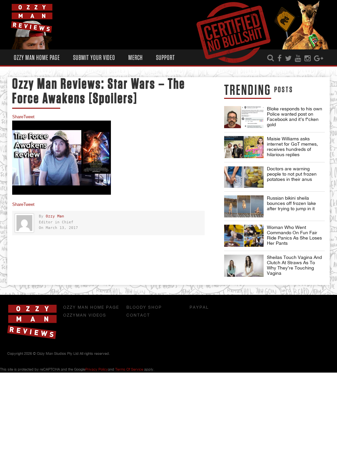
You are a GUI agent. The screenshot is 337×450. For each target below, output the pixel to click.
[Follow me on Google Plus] (318, 58)
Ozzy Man (55, 216)
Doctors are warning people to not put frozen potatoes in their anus (292, 174)
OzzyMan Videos (84, 315)
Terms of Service (129, 369)
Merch (135, 57)
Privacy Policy (96, 369)
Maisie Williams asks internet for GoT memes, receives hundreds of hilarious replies (292, 146)
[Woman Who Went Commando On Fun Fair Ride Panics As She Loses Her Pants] (244, 236)
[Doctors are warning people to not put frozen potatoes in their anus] (244, 177)
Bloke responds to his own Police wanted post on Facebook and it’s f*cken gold (294, 116)
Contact (138, 315)
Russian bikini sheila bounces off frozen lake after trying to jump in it (291, 203)
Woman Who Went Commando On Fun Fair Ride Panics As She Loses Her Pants (294, 235)
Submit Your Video (94, 57)
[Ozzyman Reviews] (32, 337)
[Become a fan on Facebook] (279, 58)
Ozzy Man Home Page (37, 57)
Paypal (199, 307)
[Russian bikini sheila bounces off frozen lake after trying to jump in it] (244, 206)
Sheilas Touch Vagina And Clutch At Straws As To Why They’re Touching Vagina (294, 265)
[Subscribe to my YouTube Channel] (298, 58)
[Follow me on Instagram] (307, 58)
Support (165, 57)
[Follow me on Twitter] (288, 58)
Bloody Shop (144, 307)
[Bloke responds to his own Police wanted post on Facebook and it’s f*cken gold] (244, 117)
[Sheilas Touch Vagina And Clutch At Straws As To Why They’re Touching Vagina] (244, 266)
